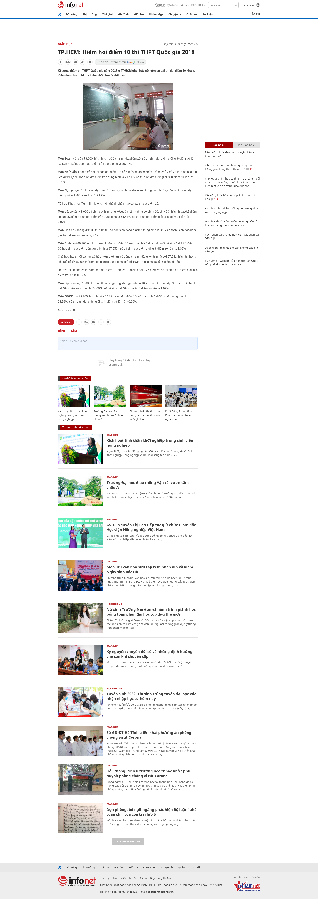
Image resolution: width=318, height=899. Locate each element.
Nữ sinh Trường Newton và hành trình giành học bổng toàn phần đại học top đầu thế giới (151, 612)
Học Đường (114, 604)
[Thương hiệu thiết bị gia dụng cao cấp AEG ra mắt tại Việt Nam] (146, 396)
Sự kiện (208, 14)
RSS (258, 14)
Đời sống (71, 14)
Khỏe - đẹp (156, 14)
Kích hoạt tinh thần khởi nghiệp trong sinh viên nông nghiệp (73, 415)
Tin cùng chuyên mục (75, 427)
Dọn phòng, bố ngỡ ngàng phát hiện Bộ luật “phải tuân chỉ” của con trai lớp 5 (152, 812)
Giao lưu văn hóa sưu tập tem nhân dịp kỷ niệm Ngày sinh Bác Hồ (150, 569)
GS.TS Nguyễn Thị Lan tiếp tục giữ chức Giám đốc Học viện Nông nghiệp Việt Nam (151, 527)
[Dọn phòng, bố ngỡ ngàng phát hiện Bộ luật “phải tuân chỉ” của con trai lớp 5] (80, 818)
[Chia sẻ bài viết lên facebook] (60, 62)
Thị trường (90, 14)
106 (216, 199)
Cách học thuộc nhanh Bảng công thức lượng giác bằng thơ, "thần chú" (229, 167)
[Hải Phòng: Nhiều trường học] (80, 779)
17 (251, 169)
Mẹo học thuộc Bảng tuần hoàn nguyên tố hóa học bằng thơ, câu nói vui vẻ (231, 223)
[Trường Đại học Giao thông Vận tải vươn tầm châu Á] (110, 396)
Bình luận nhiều (246, 145)
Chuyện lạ (174, 14)
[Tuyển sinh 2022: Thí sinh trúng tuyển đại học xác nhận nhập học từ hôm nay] (80, 702)
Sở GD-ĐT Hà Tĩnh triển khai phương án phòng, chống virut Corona (149, 735)
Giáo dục (65, 44)
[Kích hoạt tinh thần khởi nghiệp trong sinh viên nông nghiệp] (74, 396)
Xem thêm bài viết (127, 841)
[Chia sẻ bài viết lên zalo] (68, 62)
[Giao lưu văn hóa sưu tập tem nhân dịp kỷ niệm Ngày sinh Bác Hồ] (80, 575)
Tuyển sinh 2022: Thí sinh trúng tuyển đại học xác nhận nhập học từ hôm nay (151, 696)
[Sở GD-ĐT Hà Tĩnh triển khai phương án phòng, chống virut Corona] (80, 741)
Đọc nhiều (219, 145)
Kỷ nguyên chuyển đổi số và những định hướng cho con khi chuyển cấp (149, 654)
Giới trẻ (139, 14)
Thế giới (107, 14)
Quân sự (191, 14)
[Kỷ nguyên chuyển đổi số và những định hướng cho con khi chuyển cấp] (80, 660)
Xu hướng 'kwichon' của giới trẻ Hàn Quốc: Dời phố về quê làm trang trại (231, 262)
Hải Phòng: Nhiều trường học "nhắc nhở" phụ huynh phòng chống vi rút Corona (148, 773)
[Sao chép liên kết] (82, 62)
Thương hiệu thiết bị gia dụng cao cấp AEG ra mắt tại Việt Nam (145, 415)
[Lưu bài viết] (90, 62)
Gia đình (123, 14)
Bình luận (66, 321)
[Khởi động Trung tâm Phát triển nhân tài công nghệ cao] (181, 396)
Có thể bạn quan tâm (75, 378)
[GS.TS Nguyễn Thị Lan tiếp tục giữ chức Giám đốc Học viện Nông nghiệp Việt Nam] (80, 533)
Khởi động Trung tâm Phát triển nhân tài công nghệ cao (180, 415)
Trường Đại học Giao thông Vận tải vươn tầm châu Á (108, 415)
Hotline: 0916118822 (194, 4)
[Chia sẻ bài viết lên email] (75, 62)
